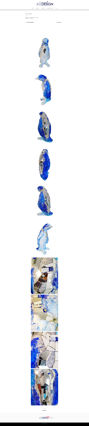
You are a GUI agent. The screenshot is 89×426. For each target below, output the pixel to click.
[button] (44, 53)
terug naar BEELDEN (30, 22)
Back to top (44, 410)
